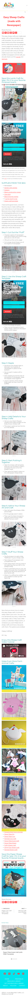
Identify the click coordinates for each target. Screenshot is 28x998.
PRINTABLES (19, 979)
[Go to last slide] (4, 941)
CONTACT (22, 985)
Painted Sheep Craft (10, 849)
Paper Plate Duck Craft (11, 841)
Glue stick (7, 194)
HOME (7, 979)
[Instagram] (9, 974)
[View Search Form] (25, 12)
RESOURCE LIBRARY (14, 981)
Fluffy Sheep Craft (10, 845)
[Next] (24, 941)
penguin (4, 59)
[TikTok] (14, 974)
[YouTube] (18, 974)
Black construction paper (12, 192)
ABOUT (5, 985)
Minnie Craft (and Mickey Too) (22, 911)
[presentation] (14, 937)
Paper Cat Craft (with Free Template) (7, 911)
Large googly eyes (11, 199)
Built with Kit (7, 164)
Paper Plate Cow (9, 836)
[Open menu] (27, 5)
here (5, 178)
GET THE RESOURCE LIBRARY (14, 983)
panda (18, 57)
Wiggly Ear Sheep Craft (11, 847)
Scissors (6, 190)
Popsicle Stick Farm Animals (13, 832)
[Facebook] (5, 974)
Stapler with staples (10, 188)
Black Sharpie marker (11, 196)
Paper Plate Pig (9, 834)
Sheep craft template (11, 201)
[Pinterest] (23, 974)
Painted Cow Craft (10, 838)
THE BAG (21, 183)
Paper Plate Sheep (10, 843)
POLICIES (13, 985)
